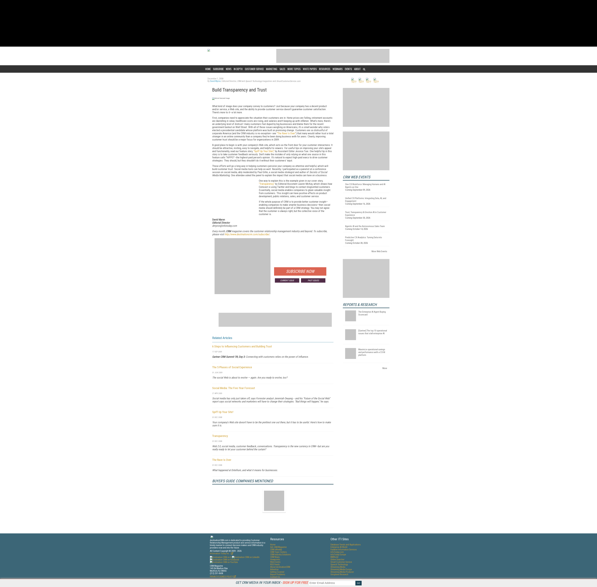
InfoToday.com (337, 552)
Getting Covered (277, 572)
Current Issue (287, 280)
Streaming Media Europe (341, 569)
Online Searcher (337, 559)
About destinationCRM (280, 567)
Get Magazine (278, 547)
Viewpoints (275, 559)
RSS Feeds (275, 564)
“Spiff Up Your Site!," (264, 151)
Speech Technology (339, 564)
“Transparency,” (267, 183)
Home (208, 69)
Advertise (274, 569)
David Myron (215, 81)
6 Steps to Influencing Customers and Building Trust (242, 346)
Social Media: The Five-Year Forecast (233, 388)
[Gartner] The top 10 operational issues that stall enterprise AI (372, 332)
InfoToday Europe (338, 554)
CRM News (275, 557)
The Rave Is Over (221, 460)
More (384, 368)
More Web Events (379, 251)
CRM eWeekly (276, 549)
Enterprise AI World (339, 547)
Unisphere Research (339, 574)
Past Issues (313, 280)
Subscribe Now (300, 271)
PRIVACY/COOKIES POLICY (221, 576)
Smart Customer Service (341, 562)
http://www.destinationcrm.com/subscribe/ (247, 234)
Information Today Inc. (220, 553)
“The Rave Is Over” (286, 133)
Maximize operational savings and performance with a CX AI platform (371, 352)
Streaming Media (338, 567)
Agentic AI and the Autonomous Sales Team (365, 226)
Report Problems (277, 574)
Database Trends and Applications (346, 544)
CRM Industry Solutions (280, 554)
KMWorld (334, 557)
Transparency (220, 436)
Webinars (337, 69)
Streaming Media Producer (342, 572)
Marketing (271, 69)
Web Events (275, 562)
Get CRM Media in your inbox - (272, 583)
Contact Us (275, 577)
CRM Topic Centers (278, 552)
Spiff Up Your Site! (222, 412)
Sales (282, 69)
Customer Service (254, 69)
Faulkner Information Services (344, 549)
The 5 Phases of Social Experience (232, 367)
